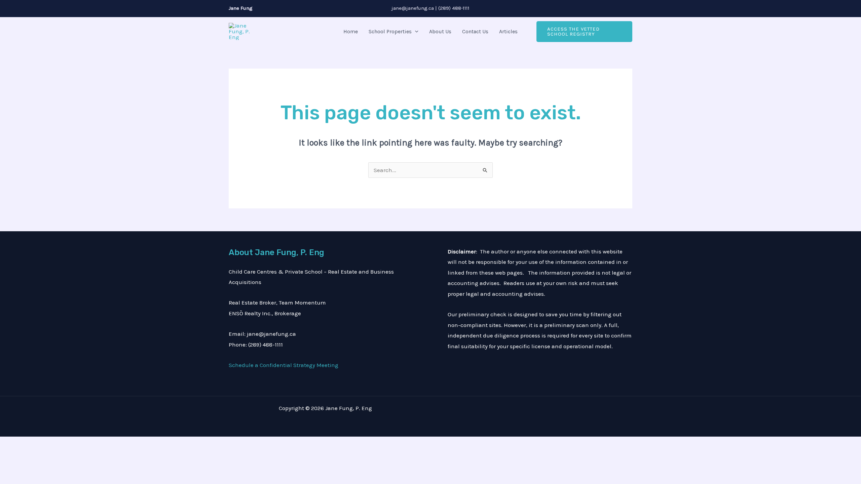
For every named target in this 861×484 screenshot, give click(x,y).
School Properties (390, 31)
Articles (508, 31)
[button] (415, 31)
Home (350, 31)
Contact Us (475, 31)
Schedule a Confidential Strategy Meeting (283, 365)
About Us (440, 31)
